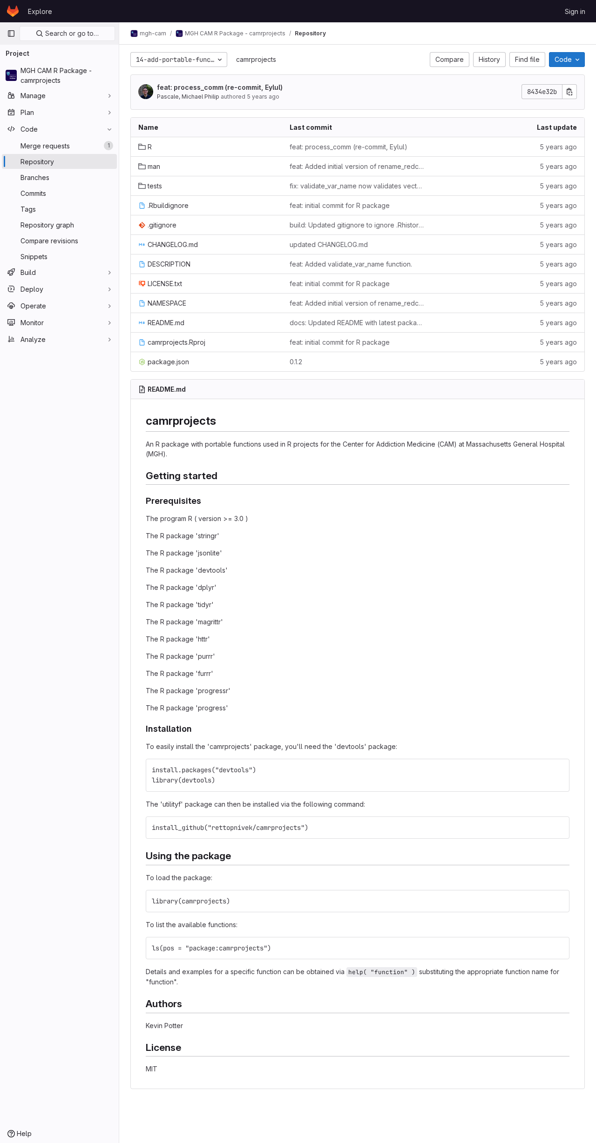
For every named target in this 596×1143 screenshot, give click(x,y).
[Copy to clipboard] (558, 769)
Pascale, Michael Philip (188, 96)
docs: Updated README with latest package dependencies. (358, 323)
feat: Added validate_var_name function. (351, 264)
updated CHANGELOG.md (329, 244)
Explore (40, 11)
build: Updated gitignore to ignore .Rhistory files (358, 225)
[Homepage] (12, 11)
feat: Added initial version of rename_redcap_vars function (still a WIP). (358, 166)
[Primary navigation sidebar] (11, 33)
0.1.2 (296, 362)
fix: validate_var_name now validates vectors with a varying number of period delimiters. (358, 186)
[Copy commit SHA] (569, 91)
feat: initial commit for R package (340, 205)
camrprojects (256, 59)
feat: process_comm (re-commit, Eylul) (220, 87)
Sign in (575, 11)
